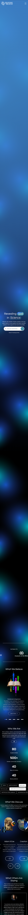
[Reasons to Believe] (7, 3)
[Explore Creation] (24, 858)
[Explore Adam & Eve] (9, 858)
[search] (22, 328)
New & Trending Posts (14, 332)
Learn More (13, 715)
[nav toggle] (25, 3)
